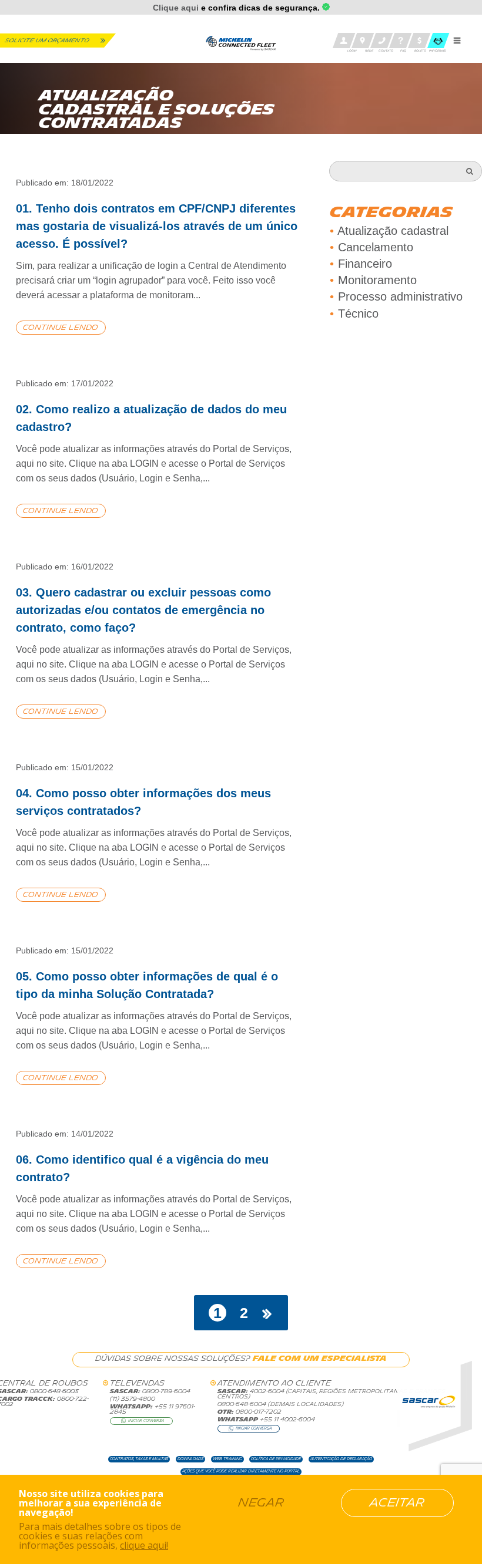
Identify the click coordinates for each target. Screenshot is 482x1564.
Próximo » (267, 1313)
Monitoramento (377, 280)
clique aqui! (144, 1545)
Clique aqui (176, 7)
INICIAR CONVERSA (146, 1421)
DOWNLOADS (190, 1459)
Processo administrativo (400, 296)
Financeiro (365, 263)
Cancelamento (375, 247)
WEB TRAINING (227, 1459)
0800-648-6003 (53, 1391)
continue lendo (60, 327)
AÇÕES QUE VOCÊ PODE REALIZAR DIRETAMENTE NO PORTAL (241, 1471)
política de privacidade (276, 1459)
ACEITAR (397, 1502)
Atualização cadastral (392, 230)
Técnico (358, 313)
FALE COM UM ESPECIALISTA (320, 1358)
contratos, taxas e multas (139, 1459)
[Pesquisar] (469, 171)
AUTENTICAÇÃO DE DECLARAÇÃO (341, 1459)
